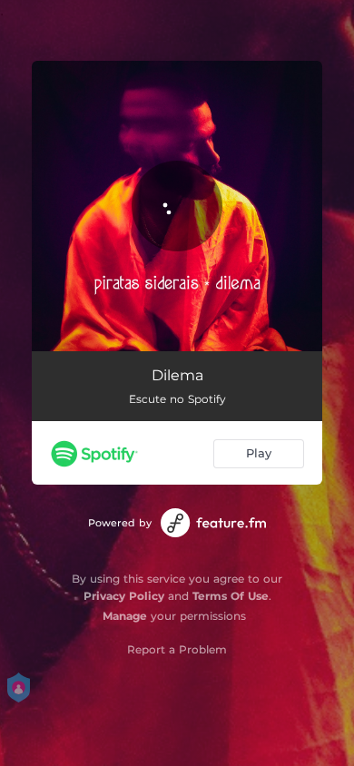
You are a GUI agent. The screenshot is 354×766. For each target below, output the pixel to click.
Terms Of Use (230, 596)
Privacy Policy (124, 596)
